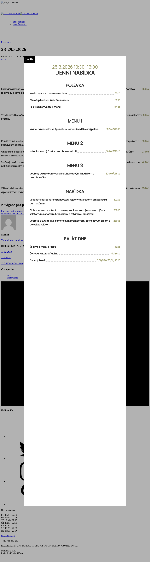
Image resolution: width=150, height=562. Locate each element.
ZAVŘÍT (29, 59)
